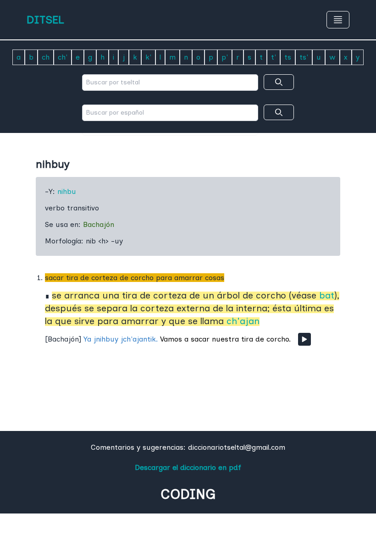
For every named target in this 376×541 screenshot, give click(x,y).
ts (287, 57)
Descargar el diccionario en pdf (188, 467)
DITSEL (45, 19)
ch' (62, 57)
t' (273, 57)
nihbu (66, 191)
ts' (303, 57)
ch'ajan (243, 320)
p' (224, 57)
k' (148, 57)
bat (326, 295)
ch (46, 57)
